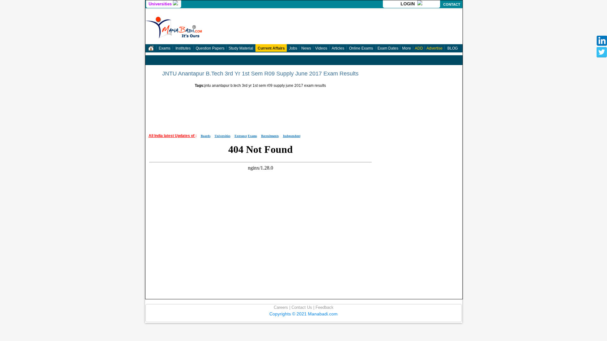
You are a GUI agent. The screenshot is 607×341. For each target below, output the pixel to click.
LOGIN (409, 3)
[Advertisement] (260, 108)
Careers (281, 307)
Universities (161, 4)
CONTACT (451, 4)
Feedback (324, 307)
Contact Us (301, 307)
